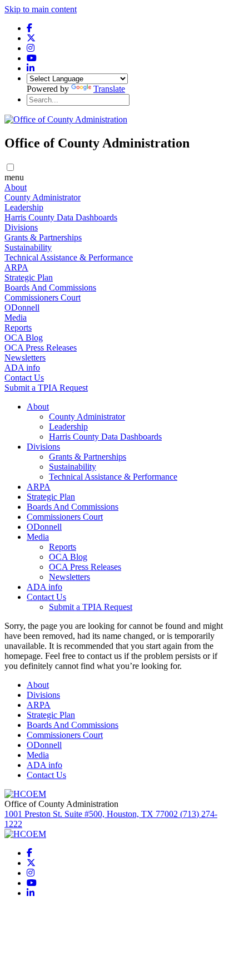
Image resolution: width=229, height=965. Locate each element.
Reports (18, 327)
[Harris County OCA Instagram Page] (30, 48)
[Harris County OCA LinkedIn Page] (30, 68)
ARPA (16, 267)
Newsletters (25, 357)
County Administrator (42, 197)
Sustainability (28, 247)
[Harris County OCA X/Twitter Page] (31, 38)
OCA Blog (23, 337)
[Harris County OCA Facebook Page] (29, 28)
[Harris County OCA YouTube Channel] (32, 58)
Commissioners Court (42, 297)
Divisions (21, 227)
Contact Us (24, 377)
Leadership (23, 207)
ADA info (22, 367)
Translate (109, 88)
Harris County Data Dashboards (60, 217)
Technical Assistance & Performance (68, 257)
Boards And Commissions (50, 287)
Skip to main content (40, 9)
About (15, 187)
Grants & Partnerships (43, 237)
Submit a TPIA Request (46, 387)
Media (15, 317)
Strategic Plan (28, 277)
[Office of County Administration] (65, 119)
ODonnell (21, 307)
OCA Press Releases (40, 347)
